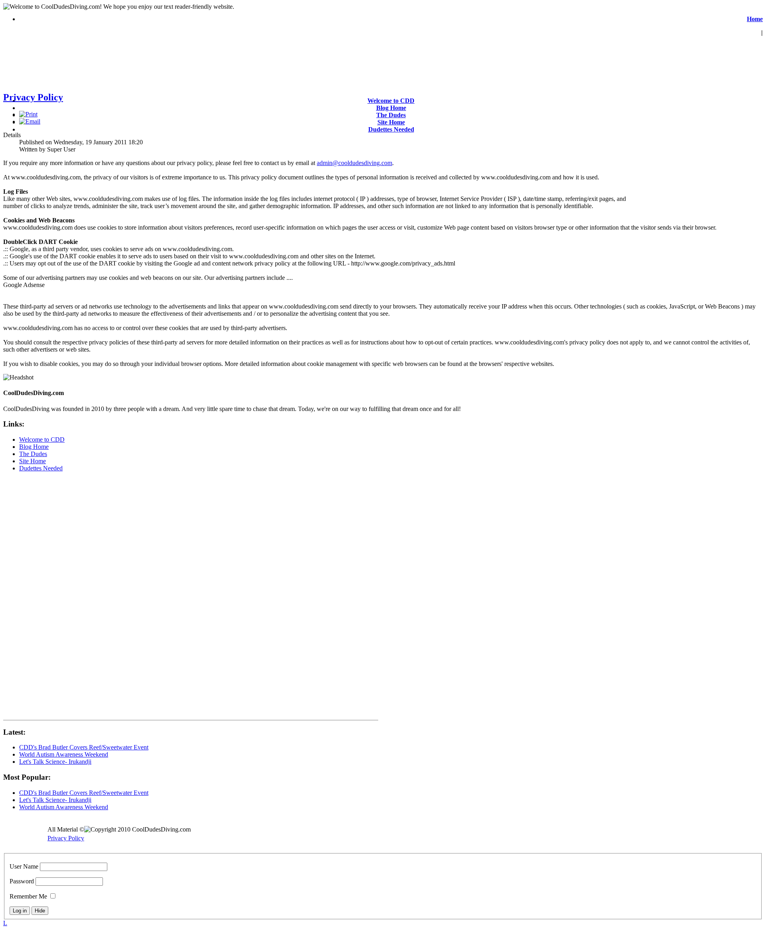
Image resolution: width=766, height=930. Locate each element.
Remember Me (28, 896)
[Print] (28, 114)
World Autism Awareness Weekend (63, 754)
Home (755, 19)
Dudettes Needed (391, 129)
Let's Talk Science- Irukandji (55, 761)
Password (22, 881)
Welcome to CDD (391, 100)
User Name (24, 866)
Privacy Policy (33, 97)
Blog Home (391, 107)
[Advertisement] (701, 163)
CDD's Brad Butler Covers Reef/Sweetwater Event (83, 747)
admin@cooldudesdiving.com (354, 162)
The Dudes (391, 115)
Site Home (391, 122)
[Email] (29, 121)
